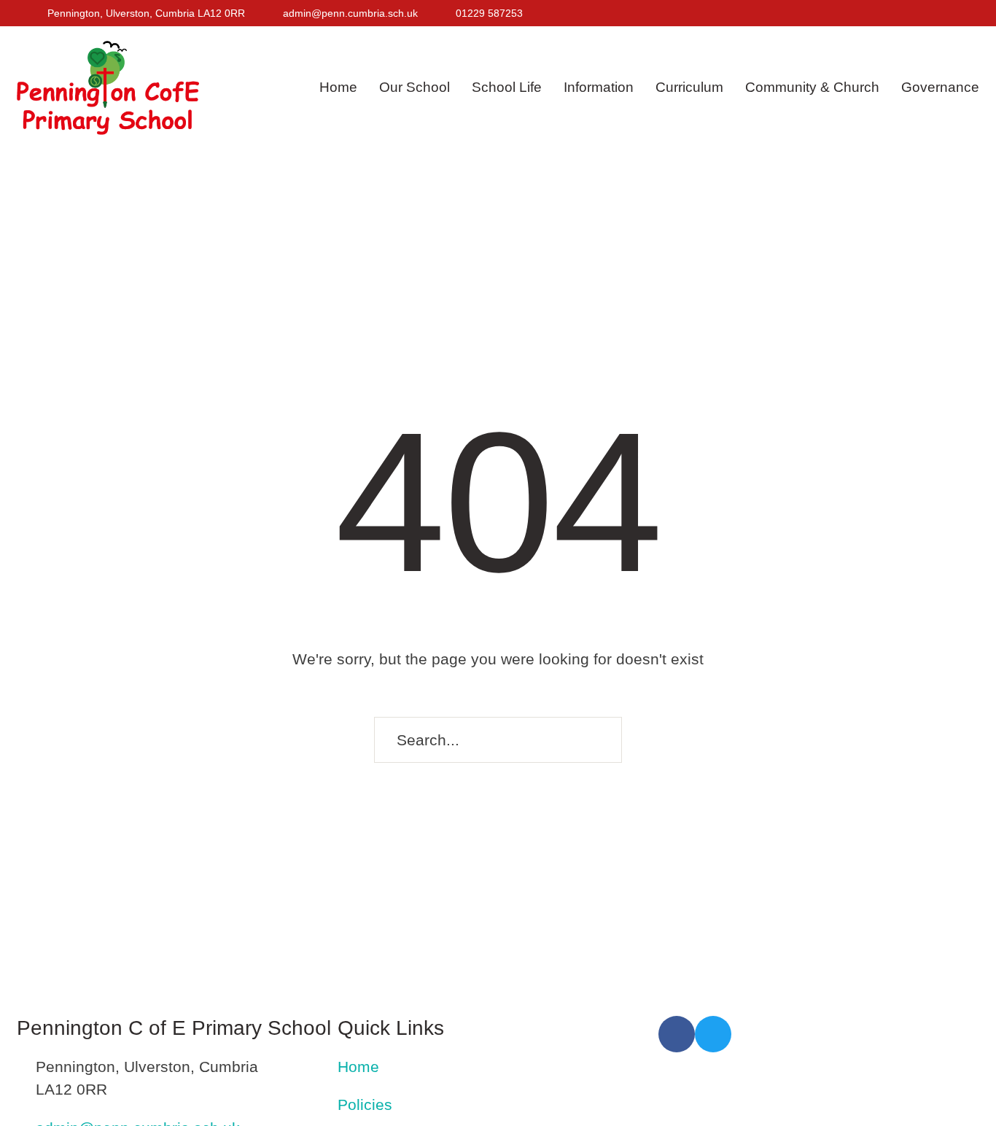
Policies (365, 1104)
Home (338, 87)
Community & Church (812, 87)
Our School (414, 87)
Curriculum (689, 87)
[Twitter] (958, 13)
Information (599, 87)
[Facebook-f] (934, 13)
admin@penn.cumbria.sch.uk (350, 13)
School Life (507, 87)
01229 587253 (489, 13)
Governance (940, 87)
